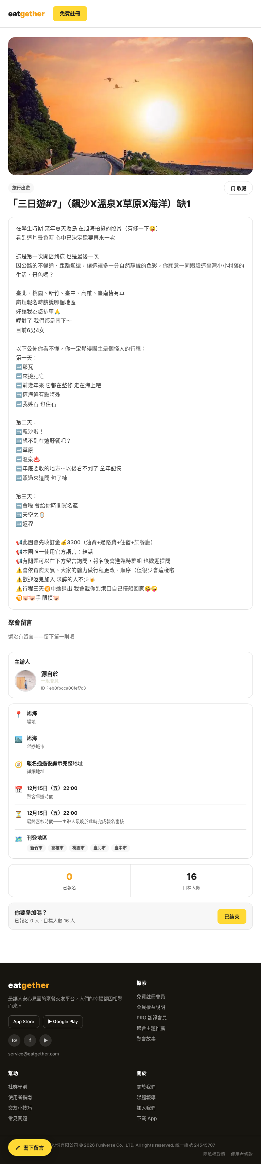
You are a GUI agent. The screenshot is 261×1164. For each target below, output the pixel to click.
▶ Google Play (63, 1021)
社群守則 (17, 1086)
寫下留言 (33, 1148)
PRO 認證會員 (152, 1017)
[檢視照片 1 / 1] (130, 106)
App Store (23, 1021)
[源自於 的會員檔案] (25, 681)
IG (14, 1040)
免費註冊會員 (151, 996)
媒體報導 (146, 1097)
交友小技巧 (20, 1108)
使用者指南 (20, 1097)
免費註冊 (70, 13)
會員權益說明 (151, 1007)
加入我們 (146, 1108)
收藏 (241, 188)
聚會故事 (146, 1038)
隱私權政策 (214, 1154)
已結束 (232, 917)
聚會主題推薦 (151, 1028)
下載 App (147, 1118)
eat (26, 13)
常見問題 (17, 1118)
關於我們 (146, 1086)
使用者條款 (242, 1154)
